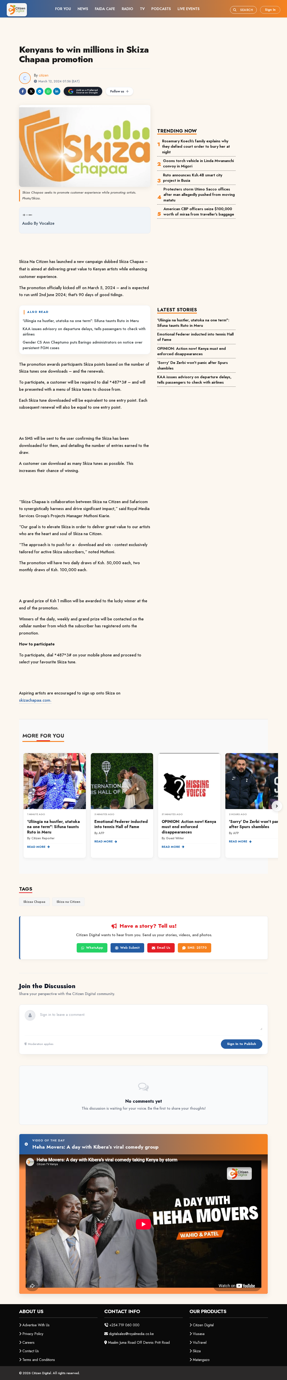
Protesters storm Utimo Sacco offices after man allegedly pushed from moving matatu (199, 194)
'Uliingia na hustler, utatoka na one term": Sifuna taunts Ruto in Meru (81, 320)
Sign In (270, 9)
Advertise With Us (36, 1325)
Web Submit (130, 947)
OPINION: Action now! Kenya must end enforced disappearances (191, 351)
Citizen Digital (203, 1325)
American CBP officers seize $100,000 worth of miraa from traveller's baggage (198, 211)
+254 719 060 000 (124, 1325)
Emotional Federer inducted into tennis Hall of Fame (195, 336)
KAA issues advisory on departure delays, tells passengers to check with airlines (84, 331)
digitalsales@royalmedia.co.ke (131, 1333)
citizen (43, 75)
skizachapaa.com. (35, 700)
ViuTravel (200, 1342)
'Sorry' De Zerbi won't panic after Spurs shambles (192, 365)
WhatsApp (94, 947)
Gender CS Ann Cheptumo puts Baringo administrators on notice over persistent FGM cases (82, 345)
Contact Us (30, 1351)
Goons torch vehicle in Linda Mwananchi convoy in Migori (198, 163)
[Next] (277, 806)
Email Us (163, 947)
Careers (28, 1342)
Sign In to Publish (241, 1043)
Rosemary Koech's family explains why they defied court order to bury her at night (196, 146)
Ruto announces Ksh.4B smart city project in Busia (192, 177)
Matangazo (201, 1359)
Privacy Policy (32, 1333)
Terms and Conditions (38, 1359)
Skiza (197, 1351)
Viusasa (198, 1333)
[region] (150, 806)
